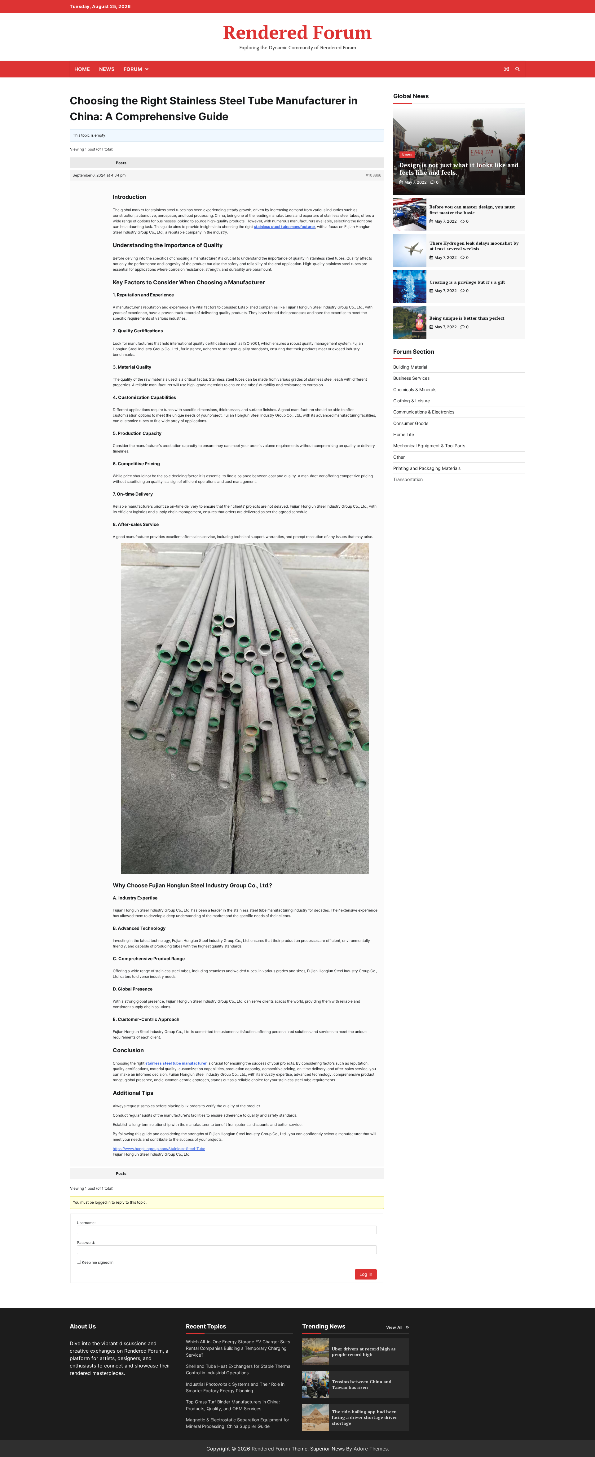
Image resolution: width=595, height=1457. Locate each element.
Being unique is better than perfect (467, 318)
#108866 (373, 175)
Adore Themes (371, 1449)
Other (399, 457)
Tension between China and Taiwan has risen (361, 1384)
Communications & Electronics (423, 411)
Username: (86, 1222)
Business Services (411, 378)
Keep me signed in (97, 1262)
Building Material (410, 367)
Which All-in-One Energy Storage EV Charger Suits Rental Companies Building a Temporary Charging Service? (238, 1348)
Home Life (403, 434)
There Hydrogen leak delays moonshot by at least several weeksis (474, 246)
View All (394, 1327)
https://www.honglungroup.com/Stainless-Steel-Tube (159, 1148)
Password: (86, 1242)
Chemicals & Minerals (414, 389)
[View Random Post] (506, 69)
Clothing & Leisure (411, 400)
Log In (365, 1274)
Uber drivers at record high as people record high (364, 1352)
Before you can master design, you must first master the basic (472, 210)
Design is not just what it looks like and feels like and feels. (458, 169)
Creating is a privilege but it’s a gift (467, 282)
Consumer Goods (410, 423)
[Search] (517, 69)
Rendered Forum (297, 32)
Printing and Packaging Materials (427, 468)
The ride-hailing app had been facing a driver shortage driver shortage (364, 1417)
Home (82, 69)
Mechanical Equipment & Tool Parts (429, 445)
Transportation (408, 479)
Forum (133, 69)
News (106, 69)
